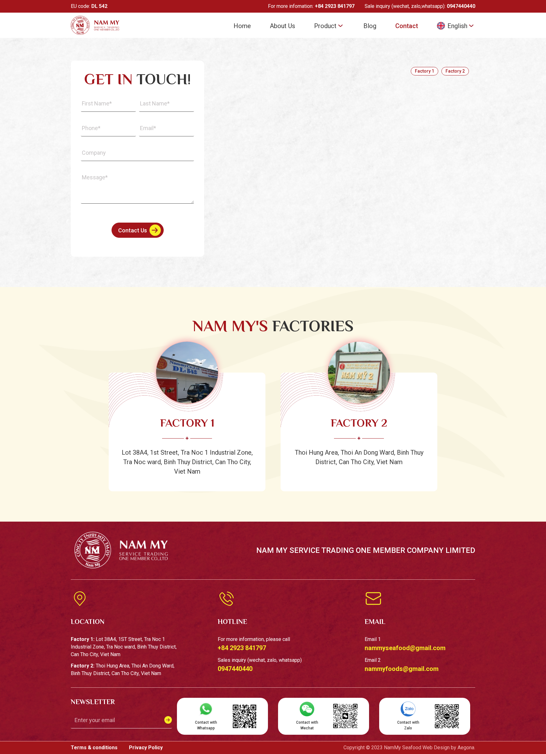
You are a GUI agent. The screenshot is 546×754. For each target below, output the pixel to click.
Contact (406, 26)
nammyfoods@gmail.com (402, 669)
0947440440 (461, 6)
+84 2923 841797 (335, 6)
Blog (369, 26)
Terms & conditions (95, 748)
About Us (282, 26)
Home (242, 26)
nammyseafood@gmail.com (405, 648)
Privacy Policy (146, 748)
